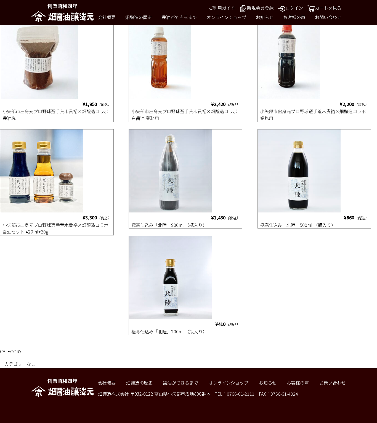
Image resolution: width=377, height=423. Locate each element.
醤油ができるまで (179, 17)
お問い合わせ (328, 17)
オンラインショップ (226, 17)
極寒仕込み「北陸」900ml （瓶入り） (169, 225)
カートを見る (328, 7)
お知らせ (265, 17)
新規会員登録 (260, 7)
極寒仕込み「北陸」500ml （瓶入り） (298, 225)
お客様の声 (294, 17)
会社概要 (107, 17)
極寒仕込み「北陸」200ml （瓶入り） (169, 331)
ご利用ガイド (222, 7)
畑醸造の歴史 (138, 17)
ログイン (294, 7)
